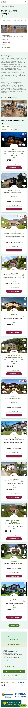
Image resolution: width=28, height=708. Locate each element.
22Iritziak (4, 351)
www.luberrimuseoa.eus (8, 42)
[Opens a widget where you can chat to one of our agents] (23, 705)
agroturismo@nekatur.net (9, 669)
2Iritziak (4, 392)
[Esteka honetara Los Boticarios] (14, 469)
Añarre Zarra (14, 438)
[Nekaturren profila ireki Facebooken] (8, 675)
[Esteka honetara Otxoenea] (14, 386)
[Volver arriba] (25, 688)
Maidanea (14, 562)
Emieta (13, 232)
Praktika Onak (14, 639)
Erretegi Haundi (14, 191)
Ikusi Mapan (7, 47)
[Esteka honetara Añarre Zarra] (14, 428)
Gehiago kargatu (14, 625)
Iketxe (14, 599)
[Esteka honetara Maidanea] (14, 551)
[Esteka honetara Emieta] (14, 222)
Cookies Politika (17, 687)
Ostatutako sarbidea (15, 644)
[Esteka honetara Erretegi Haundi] (14, 180)
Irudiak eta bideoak (17, 20)
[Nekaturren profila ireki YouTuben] (16, 675)
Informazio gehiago (14, 164)
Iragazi (4, 126)
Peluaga (14, 314)
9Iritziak (4, 227)
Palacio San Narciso (14, 356)
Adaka (14, 150)
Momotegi (14, 273)
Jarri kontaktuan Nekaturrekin (14, 671)
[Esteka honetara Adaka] (14, 139)
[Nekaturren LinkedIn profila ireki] (19, 675)
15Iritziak (4, 310)
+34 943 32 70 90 (9, 666)
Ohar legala (10, 687)
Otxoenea (14, 397)
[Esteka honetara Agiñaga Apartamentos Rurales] (14, 510)
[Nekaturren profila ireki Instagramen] (4, 675)
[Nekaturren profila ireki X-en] (12, 675)
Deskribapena (6, 20)
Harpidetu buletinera (14, 634)
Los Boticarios (14, 479)
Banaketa (14, 157)
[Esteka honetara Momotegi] (14, 263)
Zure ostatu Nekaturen (14, 636)
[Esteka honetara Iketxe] (14, 589)
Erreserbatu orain (14, 167)
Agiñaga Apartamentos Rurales (14, 521)
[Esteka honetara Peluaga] (14, 304)
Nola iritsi (6, 44)
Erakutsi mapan (18, 151)
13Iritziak (4, 268)
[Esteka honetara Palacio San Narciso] (14, 345)
